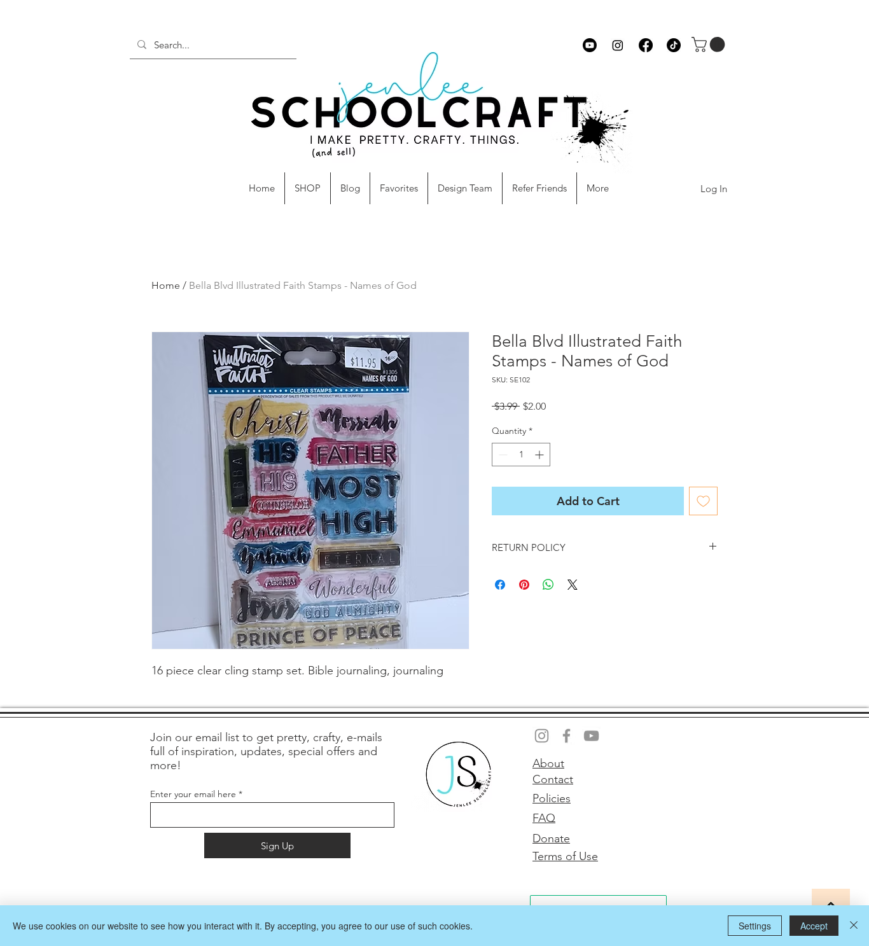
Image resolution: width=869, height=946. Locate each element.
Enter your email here (193, 793)
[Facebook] (646, 45)
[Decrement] (502, 454)
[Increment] (540, 454)
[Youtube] (590, 45)
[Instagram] (618, 45)
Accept (814, 925)
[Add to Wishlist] (703, 501)
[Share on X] (572, 584)
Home (165, 285)
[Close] (853, 925)
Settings (755, 925)
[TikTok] (674, 45)
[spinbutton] (521, 454)
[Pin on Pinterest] (524, 584)
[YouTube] (591, 736)
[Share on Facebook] (500, 584)
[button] (710, 44)
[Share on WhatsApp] (548, 584)
